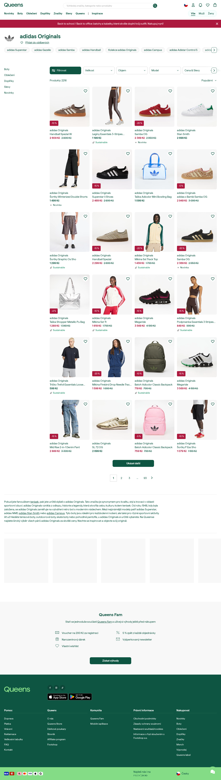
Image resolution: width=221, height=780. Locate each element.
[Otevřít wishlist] (208, 5)
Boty (20, 13)
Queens (80, 13)
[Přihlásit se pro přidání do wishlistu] (85, 91)
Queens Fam (104, 621)
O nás (50, 718)
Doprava (8, 718)
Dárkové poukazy (56, 729)
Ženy (211, 13)
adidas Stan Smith (29, 513)
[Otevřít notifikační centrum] (200, 5)
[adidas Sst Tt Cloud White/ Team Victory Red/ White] (112, 295)
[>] (214, 50)
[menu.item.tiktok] (62, 688)
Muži (202, 13)
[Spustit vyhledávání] (155, 6)
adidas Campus (56, 513)
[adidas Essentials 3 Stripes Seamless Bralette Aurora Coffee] (197, 295)
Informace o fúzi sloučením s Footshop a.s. (148, 736)
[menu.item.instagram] (56, 688)
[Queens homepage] (13, 5)
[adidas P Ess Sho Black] (197, 420)
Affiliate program (56, 739)
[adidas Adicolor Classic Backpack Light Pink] (155, 420)
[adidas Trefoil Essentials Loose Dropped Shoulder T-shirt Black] (70, 357)
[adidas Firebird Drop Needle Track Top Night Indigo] (112, 357)
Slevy (69, 13)
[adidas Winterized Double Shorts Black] (70, 169)
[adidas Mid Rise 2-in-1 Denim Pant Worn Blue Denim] (70, 420)
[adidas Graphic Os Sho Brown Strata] (70, 232)
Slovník (51, 734)
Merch (180, 744)
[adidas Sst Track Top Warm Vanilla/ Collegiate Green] (155, 232)
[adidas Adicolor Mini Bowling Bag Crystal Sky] (155, 169)
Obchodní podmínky (144, 718)
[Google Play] (80, 696)
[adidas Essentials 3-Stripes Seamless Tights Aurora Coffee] (112, 107)
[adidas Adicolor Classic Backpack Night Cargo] (155, 357)
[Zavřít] (217, 24)
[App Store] (57, 696)
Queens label (183, 755)
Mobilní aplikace (99, 723)
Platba (7, 723)
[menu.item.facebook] (50, 688)
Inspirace (97, 13)
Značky (58, 13)
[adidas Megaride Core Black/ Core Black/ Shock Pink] (155, 295)
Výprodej (181, 749)
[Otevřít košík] (215, 5)
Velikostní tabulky (13, 739)
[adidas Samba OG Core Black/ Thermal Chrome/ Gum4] (197, 232)
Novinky (9, 13)
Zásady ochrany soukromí (147, 723)
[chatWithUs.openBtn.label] (213, 771)
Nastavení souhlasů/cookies (148, 729)
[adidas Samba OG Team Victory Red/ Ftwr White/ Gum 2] (155, 107)
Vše (193, 13)
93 (145, 478)
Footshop (52, 744)
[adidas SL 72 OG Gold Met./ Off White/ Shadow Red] (112, 420)
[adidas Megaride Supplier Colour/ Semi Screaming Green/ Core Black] (197, 357)
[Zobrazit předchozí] (153, 478)
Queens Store (54, 723)
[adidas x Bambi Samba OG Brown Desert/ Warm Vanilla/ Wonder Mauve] (197, 169)
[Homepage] (24, 689)
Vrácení (8, 729)
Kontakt (8, 749)
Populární (207, 80)
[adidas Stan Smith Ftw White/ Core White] (197, 107)
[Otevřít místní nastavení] (186, 5)
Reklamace (10, 734)
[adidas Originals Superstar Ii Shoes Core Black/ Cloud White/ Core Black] (112, 169)
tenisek (34, 501)
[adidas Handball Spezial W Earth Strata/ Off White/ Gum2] (70, 107)
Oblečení (31, 13)
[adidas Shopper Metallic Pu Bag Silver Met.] (70, 295)
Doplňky (45, 13)
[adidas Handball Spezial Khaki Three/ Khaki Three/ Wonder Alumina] (112, 232)
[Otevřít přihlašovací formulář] (193, 5)
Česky (185, 773)
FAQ (6, 744)
